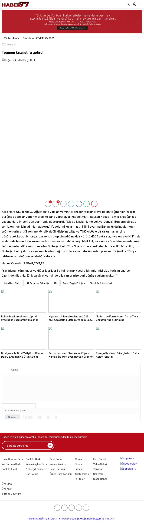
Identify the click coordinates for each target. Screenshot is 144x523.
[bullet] (41, 417)
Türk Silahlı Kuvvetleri (101, 283)
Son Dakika (32, 473)
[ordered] (39, 417)
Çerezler (72, 518)
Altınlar (78, 459)
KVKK (81, 518)
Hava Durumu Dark (12, 459)
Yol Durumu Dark (11, 464)
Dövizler (79, 464)
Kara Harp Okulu (12, 283)
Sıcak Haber (100, 478)
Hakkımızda (35, 518)
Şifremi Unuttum (11, 493)
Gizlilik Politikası (59, 518)
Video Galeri (100, 464)
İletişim (46, 518)
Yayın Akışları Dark (36, 464)
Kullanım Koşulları (94, 518)
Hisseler (79, 469)
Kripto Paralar (82, 473)
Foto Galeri (99, 459)
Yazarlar (98, 469)
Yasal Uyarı (109, 518)
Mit (55, 283)
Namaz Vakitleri (58, 464)
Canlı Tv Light (9, 469)
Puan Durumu (57, 469)
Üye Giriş (7, 483)
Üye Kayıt (7, 488)
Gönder (12, 417)
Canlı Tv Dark (33, 459)
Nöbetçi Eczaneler (36, 469)
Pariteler (79, 478)
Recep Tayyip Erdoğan (74, 283)
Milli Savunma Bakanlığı (37, 283)
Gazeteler (98, 473)
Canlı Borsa (56, 459)
